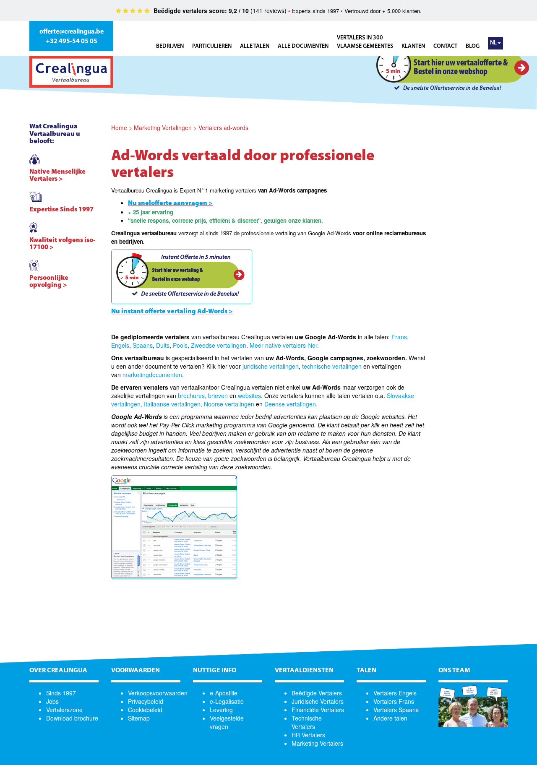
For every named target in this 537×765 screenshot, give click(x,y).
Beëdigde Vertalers (317, 693)
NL (493, 43)
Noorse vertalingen (229, 404)
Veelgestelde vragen (227, 722)
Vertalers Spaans (396, 709)
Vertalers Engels (395, 693)
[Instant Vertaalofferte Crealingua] (181, 276)
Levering (221, 709)
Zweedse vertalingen (218, 345)
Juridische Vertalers (318, 701)
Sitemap (139, 718)
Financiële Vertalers (318, 709)
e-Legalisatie (227, 701)
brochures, (192, 395)
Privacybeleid (145, 701)
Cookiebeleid (145, 709)
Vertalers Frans (393, 701)
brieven (218, 395)
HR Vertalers (308, 735)
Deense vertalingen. (291, 404)
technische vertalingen (332, 366)
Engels (120, 345)
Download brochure (72, 718)
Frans (399, 337)
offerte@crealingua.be (71, 32)
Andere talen (390, 718)
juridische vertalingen (270, 366)
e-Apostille (223, 693)
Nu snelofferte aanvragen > (170, 203)
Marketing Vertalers (317, 743)
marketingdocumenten (152, 374)
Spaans (143, 345)
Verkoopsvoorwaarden (158, 693)
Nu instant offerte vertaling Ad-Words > (172, 311)
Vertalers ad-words (223, 127)
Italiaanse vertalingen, (173, 404)
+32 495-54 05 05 (71, 41)
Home (119, 127)
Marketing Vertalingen (163, 127)
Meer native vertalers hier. (284, 345)
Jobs (52, 701)
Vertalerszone (64, 709)
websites (249, 395)
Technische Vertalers (307, 722)
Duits (162, 345)
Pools (180, 345)
